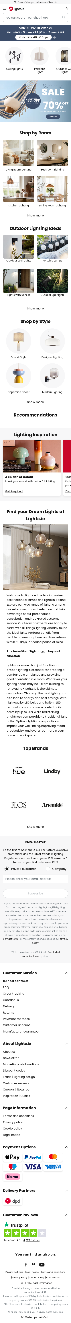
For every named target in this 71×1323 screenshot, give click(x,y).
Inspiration (10, 1096)
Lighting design (24, 1077)
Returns (8, 1012)
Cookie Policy (36, 1277)
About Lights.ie (17, 1043)
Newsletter (11, 1058)
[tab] (35, 1002)
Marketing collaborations (21, 1064)
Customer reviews (16, 1083)
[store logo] (19, 8)
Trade (7, 1077)
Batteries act (53, 1277)
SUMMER (33, 37)
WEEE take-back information (36, 1283)
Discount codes (14, 1070)
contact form (10, 938)
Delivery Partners (19, 1190)
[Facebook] (28, 1265)
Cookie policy (12, 1128)
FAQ (6, 987)
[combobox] (35, 17)
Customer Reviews (20, 1214)
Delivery (9, 1006)
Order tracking (13, 993)
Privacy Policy (19, 1277)
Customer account (16, 1025)
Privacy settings (14, 1272)
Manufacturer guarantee (21, 1031)
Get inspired (14, 491)
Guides (25, 1096)
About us (9, 1052)
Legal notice (11, 1135)
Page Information (19, 1107)
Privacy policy (13, 1122)
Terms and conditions (18, 1116)
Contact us (11, 1000)
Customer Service (20, 972)
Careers (9, 1089)
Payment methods (16, 1019)
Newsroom (24, 1089)
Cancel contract (16, 981)
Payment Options (19, 1147)
